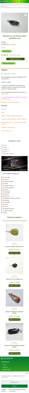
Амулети (3, 109)
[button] (27, 373)
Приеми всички (14, 382)
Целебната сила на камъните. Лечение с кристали (14, 119)
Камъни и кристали (6, 130)
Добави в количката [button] (14, 253)
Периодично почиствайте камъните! (10, 102)
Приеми (14, 386)
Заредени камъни (5, 99)
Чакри (2, 112)
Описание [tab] (4, 70)
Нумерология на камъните (8, 127)
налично (14, 243)
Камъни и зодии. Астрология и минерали (11, 115)
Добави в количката (15, 59)
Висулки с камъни (10, 44)
